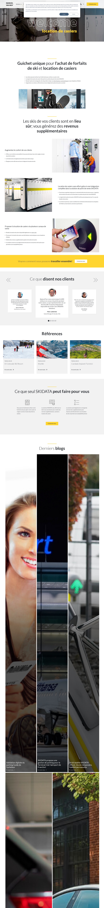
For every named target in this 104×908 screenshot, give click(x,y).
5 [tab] (55, 320)
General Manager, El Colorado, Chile (52, 313)
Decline (73, 14)
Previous (8, 280)
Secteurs (18, 4)
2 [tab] (50, 320)
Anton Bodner (84, 308)
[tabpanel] (52, 301)
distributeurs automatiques (61, 81)
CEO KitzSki (84, 310)
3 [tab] (52, 320)
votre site (33, 232)
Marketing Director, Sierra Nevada (19, 309)
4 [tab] (54, 320)
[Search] (83, 4)
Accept (64, 14)
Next (96, 280)
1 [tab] (48, 320)
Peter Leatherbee (52, 311)
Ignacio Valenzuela (20, 307)
